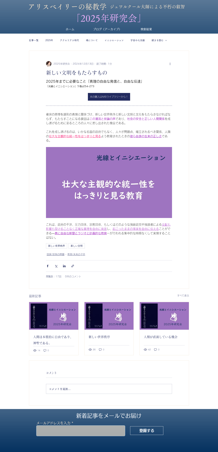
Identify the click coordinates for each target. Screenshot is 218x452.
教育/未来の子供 (76, 254)
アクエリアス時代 (69, 40)
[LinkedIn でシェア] (64, 266)
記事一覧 (33, 40)
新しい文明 (77, 245)
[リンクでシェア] (72, 266)
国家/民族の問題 (55, 254)
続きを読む (158, 40)
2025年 (49, 40)
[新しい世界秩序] (109, 316)
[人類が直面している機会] (164, 316)
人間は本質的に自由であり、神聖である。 (53, 340)
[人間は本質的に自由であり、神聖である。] (53, 316)
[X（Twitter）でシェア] (56, 266)
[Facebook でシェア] (47, 266)
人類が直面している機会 (160, 336)
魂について (92, 40)
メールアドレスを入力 (53, 423)
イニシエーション (114, 40)
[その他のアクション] (170, 64)
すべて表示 (183, 295)
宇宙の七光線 (137, 40)
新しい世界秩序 (56, 245)
